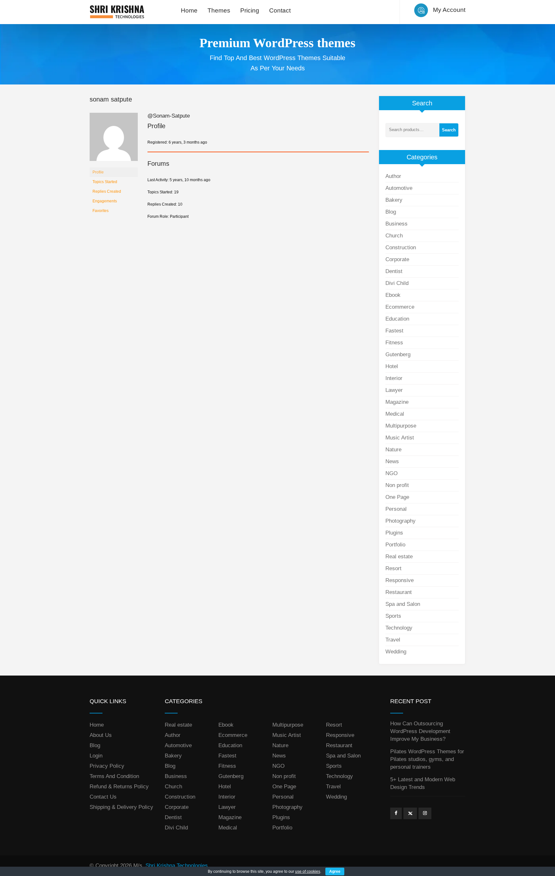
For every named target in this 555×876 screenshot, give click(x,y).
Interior (393, 378)
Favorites (100, 210)
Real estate (399, 556)
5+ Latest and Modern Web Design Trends (422, 783)
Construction (400, 247)
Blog (390, 212)
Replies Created (106, 191)
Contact (280, 10)
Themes (218, 10)
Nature (393, 450)
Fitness (394, 343)
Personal (396, 509)
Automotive (398, 188)
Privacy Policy (107, 766)
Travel (392, 640)
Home (189, 10)
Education (397, 319)
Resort (393, 568)
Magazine (397, 402)
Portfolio (395, 545)
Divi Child (397, 283)
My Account (449, 9)
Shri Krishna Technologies (176, 866)
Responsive (399, 580)
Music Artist (399, 438)
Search (449, 130)
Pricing (249, 10)
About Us (101, 735)
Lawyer (394, 390)
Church (394, 236)
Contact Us (103, 797)
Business (396, 224)
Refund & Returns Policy (119, 786)
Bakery (393, 200)
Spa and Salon (402, 604)
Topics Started (104, 182)
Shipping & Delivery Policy (121, 807)
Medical (394, 414)
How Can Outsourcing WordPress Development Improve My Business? (420, 731)
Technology (398, 628)
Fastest (394, 331)
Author (393, 176)
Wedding (395, 652)
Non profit (397, 485)
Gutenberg (397, 354)
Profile (98, 172)
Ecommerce (399, 307)
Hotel (391, 366)
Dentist (393, 271)
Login (96, 756)
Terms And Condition (114, 776)
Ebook (393, 295)
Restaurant (398, 592)
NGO (391, 473)
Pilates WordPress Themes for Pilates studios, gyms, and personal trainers (427, 759)
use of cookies (307, 871)
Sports (393, 616)
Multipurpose (400, 426)
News (392, 461)
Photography (400, 521)
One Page (397, 497)
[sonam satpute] (114, 139)
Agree (334, 871)
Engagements (104, 201)
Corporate (397, 259)
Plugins (394, 533)
